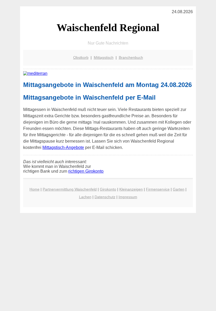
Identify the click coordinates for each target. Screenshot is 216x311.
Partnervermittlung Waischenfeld (70, 189)
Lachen (85, 197)
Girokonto (108, 189)
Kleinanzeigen (131, 189)
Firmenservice (158, 189)
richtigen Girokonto (86, 171)
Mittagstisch (104, 57)
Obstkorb (81, 57)
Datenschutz (105, 197)
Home (35, 189)
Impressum (128, 197)
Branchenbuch (131, 57)
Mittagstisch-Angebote (63, 147)
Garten (178, 189)
